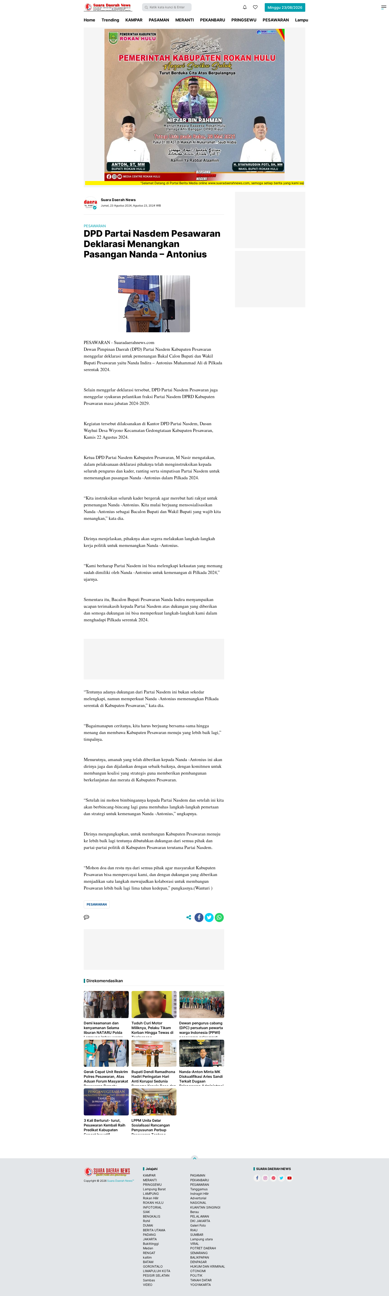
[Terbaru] (244, 7)
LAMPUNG (151, 1193)
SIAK (146, 1212)
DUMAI (148, 1225)
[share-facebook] (199, 917)
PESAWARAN (276, 20)
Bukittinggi (151, 1244)
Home (89, 20)
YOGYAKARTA (200, 1285)
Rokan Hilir (150, 1198)
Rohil (146, 1221)
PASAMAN (159, 20)
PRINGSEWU (243, 20)
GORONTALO (153, 1266)
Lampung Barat (154, 1189)
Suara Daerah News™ (120, 1180)
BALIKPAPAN (199, 1257)
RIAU (193, 1230)
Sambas (149, 1280)
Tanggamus (199, 1189)
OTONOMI (198, 1271)
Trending (110, 20)
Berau (194, 1212)
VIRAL (194, 1244)
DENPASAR (198, 1262)
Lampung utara (201, 1239)
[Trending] (255, 7)
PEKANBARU (212, 20)
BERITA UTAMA (154, 1230)
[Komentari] (86, 917)
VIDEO (147, 1285)
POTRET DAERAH (203, 1248)
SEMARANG (199, 1253)
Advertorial (198, 1198)
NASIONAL (198, 1202)
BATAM (148, 1262)
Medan (148, 1248)
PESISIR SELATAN (156, 1275)
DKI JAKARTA (200, 1221)
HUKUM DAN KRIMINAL (207, 1266)
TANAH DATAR (201, 1280)
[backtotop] (194, 1159)
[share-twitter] (209, 917)
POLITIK (196, 1275)
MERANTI (184, 20)
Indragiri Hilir (199, 1193)
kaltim (147, 1257)
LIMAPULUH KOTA (156, 1271)
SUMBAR (196, 1234)
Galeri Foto (198, 1225)
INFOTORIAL (152, 1207)
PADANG (149, 1234)
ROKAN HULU (153, 1202)
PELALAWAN (199, 1216)
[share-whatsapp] (219, 917)
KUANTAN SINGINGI (205, 1207)
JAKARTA (150, 1239)
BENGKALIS (151, 1216)
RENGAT (149, 1253)
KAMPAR (133, 20)
